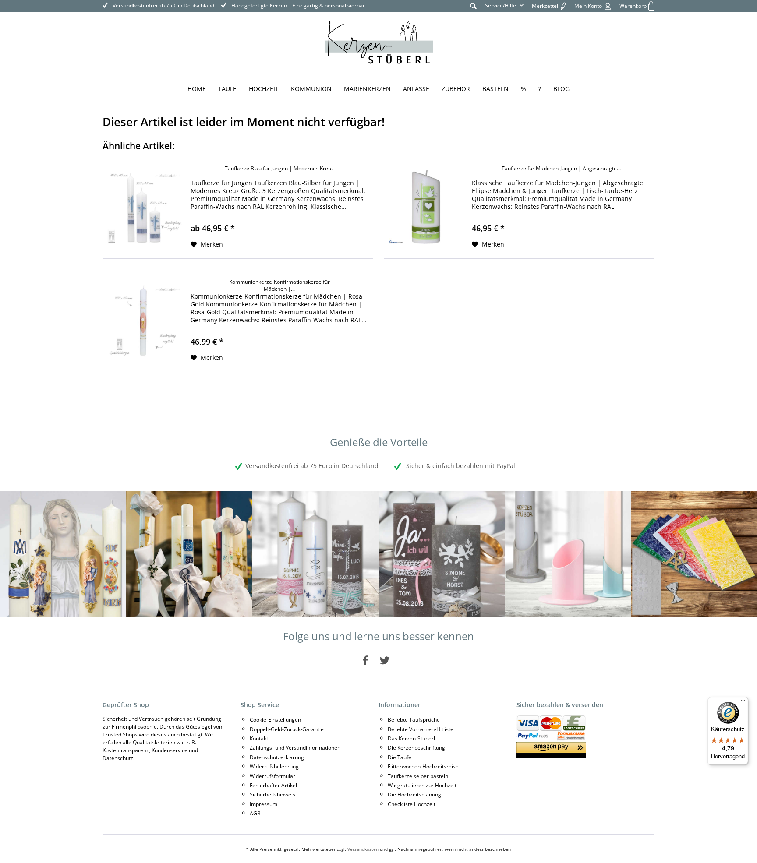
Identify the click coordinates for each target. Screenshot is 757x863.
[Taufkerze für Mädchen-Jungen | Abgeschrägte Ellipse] (426, 207)
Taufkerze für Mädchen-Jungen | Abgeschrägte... (561, 168)
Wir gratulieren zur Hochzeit (422, 785)
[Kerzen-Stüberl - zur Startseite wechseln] (379, 44)
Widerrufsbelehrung (274, 766)
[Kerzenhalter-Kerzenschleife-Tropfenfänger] (568, 554)
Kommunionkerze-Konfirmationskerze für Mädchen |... (279, 285)
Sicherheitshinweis (272, 794)
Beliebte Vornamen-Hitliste (420, 729)
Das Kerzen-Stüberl (411, 738)
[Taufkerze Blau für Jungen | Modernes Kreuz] (144, 207)
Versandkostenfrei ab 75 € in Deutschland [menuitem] (162, 5)
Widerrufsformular (272, 776)
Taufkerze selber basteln (418, 776)
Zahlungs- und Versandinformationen (295, 747)
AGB (255, 813)
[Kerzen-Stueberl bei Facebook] (365, 660)
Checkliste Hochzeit (411, 804)
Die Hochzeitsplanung (414, 794)
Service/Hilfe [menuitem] (501, 5)
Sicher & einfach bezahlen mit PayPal (459, 465)
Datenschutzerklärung (277, 757)
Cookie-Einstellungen (275, 719)
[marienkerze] (63, 554)
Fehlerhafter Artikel (273, 785)
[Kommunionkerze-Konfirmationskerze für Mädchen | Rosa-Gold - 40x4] (144, 320)
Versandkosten (362, 849)
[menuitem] (473, 5)
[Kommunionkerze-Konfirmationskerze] (189, 554)
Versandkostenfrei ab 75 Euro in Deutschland (311, 465)
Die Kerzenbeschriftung (416, 747)
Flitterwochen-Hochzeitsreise (423, 766)
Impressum (263, 804)
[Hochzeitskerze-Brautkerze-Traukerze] (441, 554)
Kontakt (259, 738)
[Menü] (743, 702)
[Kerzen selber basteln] (694, 554)
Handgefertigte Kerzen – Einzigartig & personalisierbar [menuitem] (297, 5)
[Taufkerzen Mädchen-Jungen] (315, 554)
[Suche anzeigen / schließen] (473, 5)
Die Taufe (399, 757)
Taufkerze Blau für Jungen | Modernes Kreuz (279, 168)
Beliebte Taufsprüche (414, 719)
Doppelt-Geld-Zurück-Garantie (287, 729)
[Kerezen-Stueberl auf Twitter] (384, 660)
